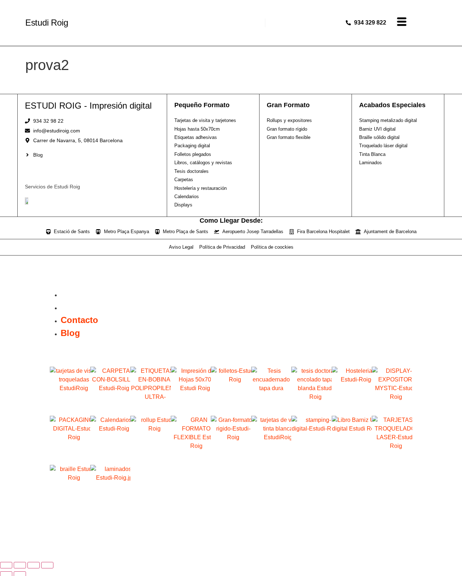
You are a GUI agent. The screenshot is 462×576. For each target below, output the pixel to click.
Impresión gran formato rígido (231, 458)
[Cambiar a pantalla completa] (20, 565)
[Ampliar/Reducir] (6, 565)
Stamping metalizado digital (311, 458)
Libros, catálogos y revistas (271, 409)
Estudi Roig (46, 22)
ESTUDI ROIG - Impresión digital (88, 105)
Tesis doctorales (312, 407)
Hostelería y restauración (352, 409)
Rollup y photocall (150, 456)
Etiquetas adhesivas (150, 409)
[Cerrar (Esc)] (47, 565)
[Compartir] (33, 565)
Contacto (79, 294)
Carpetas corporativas (110, 409)
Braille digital (70, 505)
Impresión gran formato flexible (191, 458)
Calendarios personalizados (110, 458)
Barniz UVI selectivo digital (352, 458)
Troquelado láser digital (392, 458)
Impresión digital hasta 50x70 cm (191, 409)
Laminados (110, 505)
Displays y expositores (392, 409)
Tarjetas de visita (70, 407)
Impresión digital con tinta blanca (271, 458)
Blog (70, 307)
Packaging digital (70, 456)
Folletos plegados (231, 407)
